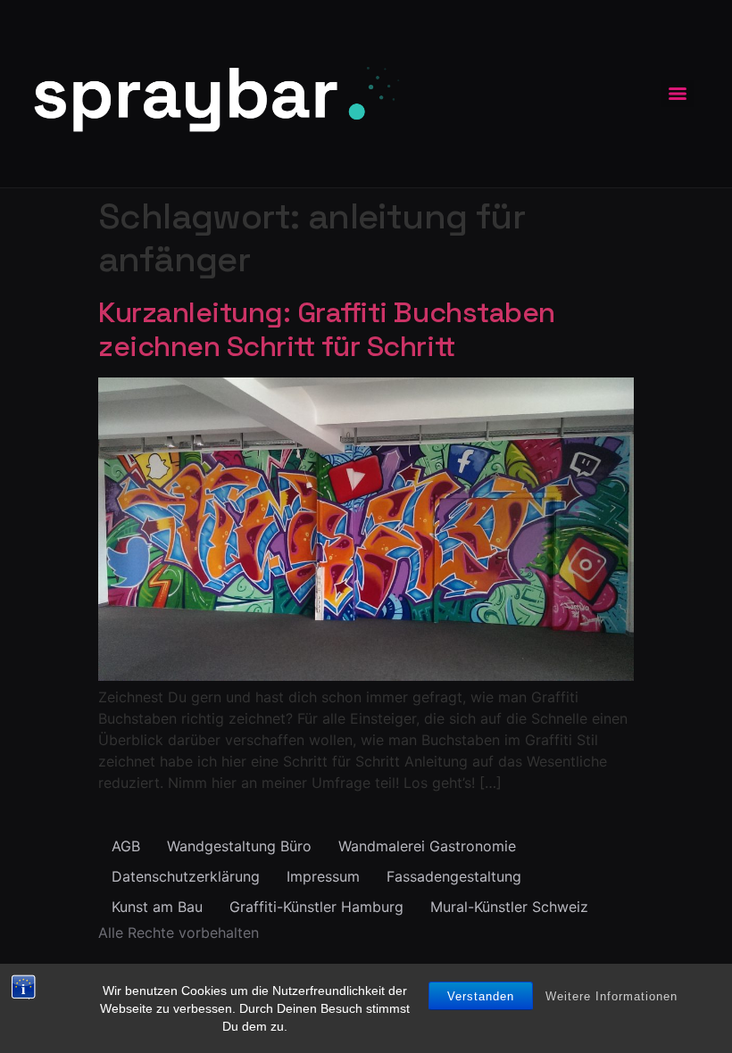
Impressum (323, 876)
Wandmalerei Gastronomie (427, 846)
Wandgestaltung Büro (239, 846)
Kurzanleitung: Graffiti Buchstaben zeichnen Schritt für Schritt (326, 329)
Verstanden (480, 996)
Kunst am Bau (157, 907)
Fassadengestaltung (454, 876)
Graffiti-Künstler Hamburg (316, 907)
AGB (126, 846)
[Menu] (677, 93)
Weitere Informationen (611, 996)
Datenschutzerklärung (186, 876)
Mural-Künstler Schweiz (509, 907)
